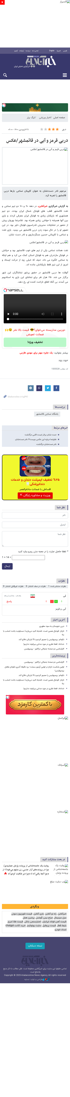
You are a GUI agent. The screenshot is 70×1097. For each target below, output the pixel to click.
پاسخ (9, 601)
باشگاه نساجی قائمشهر (47, 414)
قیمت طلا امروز (15, 922)
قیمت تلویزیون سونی (21, 914)
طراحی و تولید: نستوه (33, 979)
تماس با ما (35, 51)
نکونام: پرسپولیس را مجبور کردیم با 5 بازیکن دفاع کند (41, 639)
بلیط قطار (61, 926)
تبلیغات (21, 51)
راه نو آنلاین (50, 914)
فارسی (65, 51)
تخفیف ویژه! (35, 342)
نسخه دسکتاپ (35, 946)
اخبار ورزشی (45, 118)
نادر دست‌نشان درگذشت (46, 444)
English (51, 51)
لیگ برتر (31, 118)
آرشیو (16, 51)
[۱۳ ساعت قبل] (59, 870)
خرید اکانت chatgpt (15, 926)
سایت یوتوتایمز (34, 926)
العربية (59, 51)
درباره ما (28, 51)
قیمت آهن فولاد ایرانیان (54, 922)
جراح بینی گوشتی (44, 918)
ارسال (7, 566)
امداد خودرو (60, 930)
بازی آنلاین (38, 914)
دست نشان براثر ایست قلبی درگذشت (40, 435)
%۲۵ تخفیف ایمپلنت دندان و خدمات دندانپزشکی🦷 (35, 482)
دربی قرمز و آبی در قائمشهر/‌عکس (37, 141)
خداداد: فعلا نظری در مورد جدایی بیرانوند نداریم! (43, 644)
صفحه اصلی (59, 118)
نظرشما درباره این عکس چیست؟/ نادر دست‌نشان (35, 439)
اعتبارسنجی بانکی (32, 922)
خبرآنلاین (35, 62)
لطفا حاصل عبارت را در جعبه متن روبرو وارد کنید (43, 552)
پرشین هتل (28, 918)
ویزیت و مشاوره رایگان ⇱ (35, 495)
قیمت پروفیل (49, 926)
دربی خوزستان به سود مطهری (51, 626)
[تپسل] (4, 105)
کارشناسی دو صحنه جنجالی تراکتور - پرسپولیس (44, 649)
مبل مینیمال (60, 918)
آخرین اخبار (59, 620)
